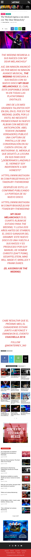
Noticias (8, 14)
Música (6, 11)
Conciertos (17, 550)
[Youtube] (21, 546)
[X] (16, 28)
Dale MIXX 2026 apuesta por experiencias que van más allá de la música (25, 402)
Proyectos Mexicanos (10, 552)
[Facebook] (12, 28)
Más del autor (21, 366)
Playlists (18, 552)
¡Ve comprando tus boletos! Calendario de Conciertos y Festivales (9, 453)
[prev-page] (14, 418)
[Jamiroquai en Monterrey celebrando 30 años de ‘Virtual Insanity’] (25, 372)
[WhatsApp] (20, 28)
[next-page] (16, 418)
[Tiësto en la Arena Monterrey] (5, 372)
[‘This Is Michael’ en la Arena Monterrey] (15, 372)
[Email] (23, 28)
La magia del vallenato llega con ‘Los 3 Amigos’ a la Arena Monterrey (5, 414)
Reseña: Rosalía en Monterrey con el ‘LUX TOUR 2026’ (25, 389)
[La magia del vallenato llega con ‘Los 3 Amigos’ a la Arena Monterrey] (5, 408)
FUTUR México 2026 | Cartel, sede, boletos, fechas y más (5, 389)
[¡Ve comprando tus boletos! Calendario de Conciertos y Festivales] (26, 454)
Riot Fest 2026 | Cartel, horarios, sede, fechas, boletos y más (15, 414)
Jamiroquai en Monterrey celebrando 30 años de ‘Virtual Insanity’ (25, 378)
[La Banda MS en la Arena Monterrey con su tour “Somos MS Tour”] (15, 396)
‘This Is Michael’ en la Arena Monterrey (15, 377)
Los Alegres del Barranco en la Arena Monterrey (25, 413)
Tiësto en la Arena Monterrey (5, 377)
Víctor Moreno (6, 22)
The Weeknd (9, 350)
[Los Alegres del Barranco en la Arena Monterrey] (25, 408)
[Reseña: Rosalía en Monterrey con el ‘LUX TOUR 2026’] (25, 384)
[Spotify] (15, 546)
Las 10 (23, 552)
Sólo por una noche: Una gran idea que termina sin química (10, 485)
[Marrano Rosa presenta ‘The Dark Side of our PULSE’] (15, 384)
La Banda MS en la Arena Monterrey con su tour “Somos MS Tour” (15, 402)
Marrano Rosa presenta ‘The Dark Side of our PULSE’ (15, 389)
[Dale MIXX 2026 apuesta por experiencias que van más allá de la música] (25, 396)
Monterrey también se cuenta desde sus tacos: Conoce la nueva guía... (10, 477)
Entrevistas (24, 550)
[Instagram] (12, 546)
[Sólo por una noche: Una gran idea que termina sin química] (26, 487)
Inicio (2, 11)
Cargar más (15, 516)
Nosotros (7, 550)
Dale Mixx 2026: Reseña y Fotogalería (5, 401)
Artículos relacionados (11, 366)
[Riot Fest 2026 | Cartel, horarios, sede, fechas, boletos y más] (15, 408)
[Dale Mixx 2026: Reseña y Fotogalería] (5, 396)
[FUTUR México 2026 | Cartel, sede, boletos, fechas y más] (5, 384)
